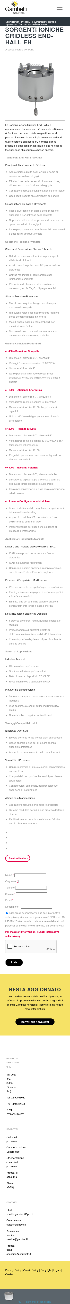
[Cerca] (50, 7)
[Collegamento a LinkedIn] (7, 1284)
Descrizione (12, 906)
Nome (9, 875)
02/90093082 (18, 1097)
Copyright (46, 1270)
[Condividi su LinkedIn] (10, 843)
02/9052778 (18, 1104)
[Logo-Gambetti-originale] (29, 7)
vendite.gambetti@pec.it (19, 1214)
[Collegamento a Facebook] (12, 1284)
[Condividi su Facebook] (10, 832)
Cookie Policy (31, 1270)
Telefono (10, 887)
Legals (57, 1270)
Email (9, 900)
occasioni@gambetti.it (18, 1254)
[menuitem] (50, 7)
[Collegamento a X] (18, 1284)
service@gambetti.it (17, 1239)
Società (10, 894)
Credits (9, 1274)
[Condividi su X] (10, 837)
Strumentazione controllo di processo (15, 1162)
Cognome (11, 881)
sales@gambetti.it (16, 1224)
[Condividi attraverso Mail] (10, 848)
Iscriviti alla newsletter (35, 1022)
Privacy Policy (13, 1270)
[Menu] (59, 7)
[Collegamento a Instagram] (23, 1284)
